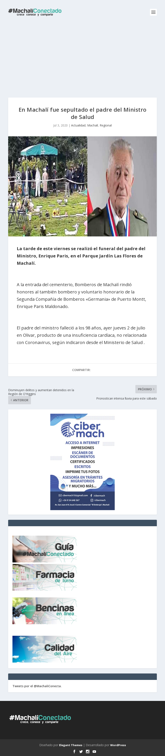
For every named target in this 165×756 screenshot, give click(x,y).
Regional (106, 125)
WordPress (118, 745)
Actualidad (78, 125)
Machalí (92, 125)
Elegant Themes (70, 745)
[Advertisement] (82, 57)
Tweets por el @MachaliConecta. (37, 686)
